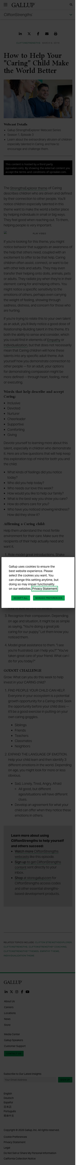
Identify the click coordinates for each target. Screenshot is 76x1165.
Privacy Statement (44, 589)
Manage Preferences (48, 598)
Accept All (21, 598)
